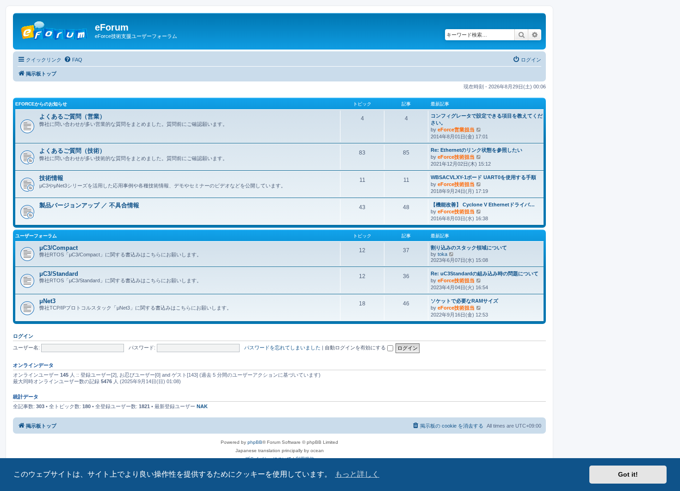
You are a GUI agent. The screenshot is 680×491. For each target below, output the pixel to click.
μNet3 (47, 301)
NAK (202, 406)
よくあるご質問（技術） (72, 150)
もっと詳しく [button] (357, 474)
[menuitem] (73, 59)
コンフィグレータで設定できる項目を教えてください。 (487, 119)
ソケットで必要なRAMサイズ (464, 301)
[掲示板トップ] (55, 30)
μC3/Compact (58, 247)
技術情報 (51, 177)
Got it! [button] (628, 474)
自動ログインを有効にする (356, 347)
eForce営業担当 (456, 129)
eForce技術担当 (456, 157)
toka (442, 254)
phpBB (254, 442)
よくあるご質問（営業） (72, 116)
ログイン (23, 336)
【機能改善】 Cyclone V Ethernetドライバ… (483, 204)
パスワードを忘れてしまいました (282, 347)
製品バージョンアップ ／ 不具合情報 (89, 205)
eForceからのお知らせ (41, 103)
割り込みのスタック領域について (469, 247)
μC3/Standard (58, 273)
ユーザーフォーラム (36, 235)
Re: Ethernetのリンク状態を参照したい (476, 150)
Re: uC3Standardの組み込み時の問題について (484, 273)
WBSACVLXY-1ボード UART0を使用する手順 (483, 177)
